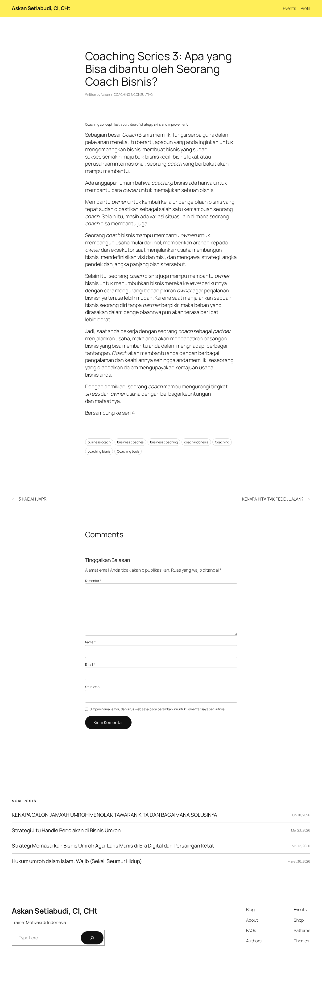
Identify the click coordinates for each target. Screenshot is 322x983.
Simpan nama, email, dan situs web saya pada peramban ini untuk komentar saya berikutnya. (157, 709)
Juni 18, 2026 (300, 815)
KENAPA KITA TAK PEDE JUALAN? (272, 499)
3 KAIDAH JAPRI (33, 499)
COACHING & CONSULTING (133, 94)
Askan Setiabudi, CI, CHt (41, 8)
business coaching (164, 442)
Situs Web (92, 687)
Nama (90, 642)
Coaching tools (128, 451)
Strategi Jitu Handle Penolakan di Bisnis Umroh (66, 830)
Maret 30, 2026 (299, 861)
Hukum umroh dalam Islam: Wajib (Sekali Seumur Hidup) (77, 861)
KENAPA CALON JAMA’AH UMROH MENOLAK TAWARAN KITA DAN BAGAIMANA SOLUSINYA (114, 815)
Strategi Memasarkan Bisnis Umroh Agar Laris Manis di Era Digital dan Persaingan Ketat (113, 846)
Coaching (222, 442)
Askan (105, 94)
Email (90, 664)
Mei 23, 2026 (300, 830)
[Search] (92, 937)
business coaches (130, 442)
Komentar (93, 580)
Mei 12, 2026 (301, 846)
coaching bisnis (99, 451)
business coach (99, 442)
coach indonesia (196, 442)
